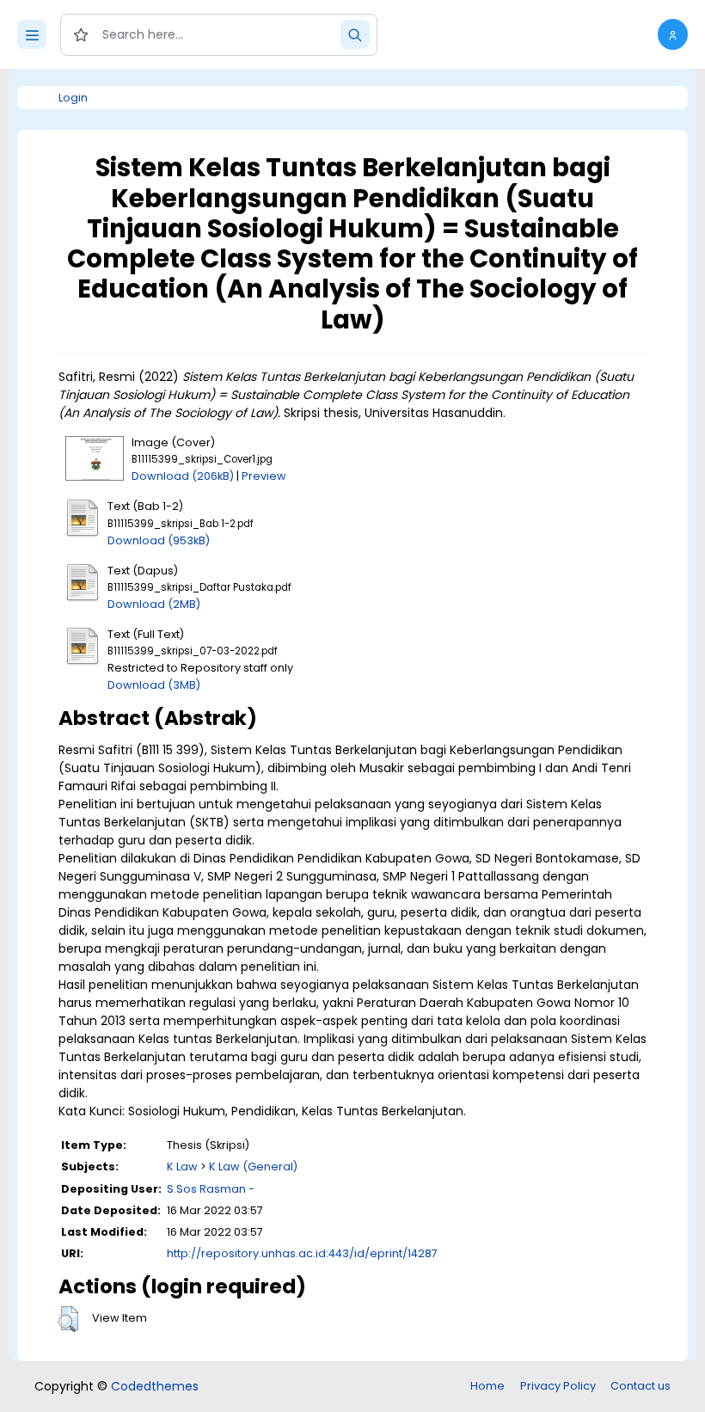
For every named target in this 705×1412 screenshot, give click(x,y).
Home (487, 1385)
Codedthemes (155, 1386)
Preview (264, 476)
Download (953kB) (158, 540)
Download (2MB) (153, 604)
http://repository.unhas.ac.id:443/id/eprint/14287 (302, 1253)
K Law (182, 1166)
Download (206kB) (183, 476)
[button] (673, 34)
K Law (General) (253, 1166)
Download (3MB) (153, 685)
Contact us (640, 1385)
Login (73, 97)
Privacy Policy (558, 1385)
